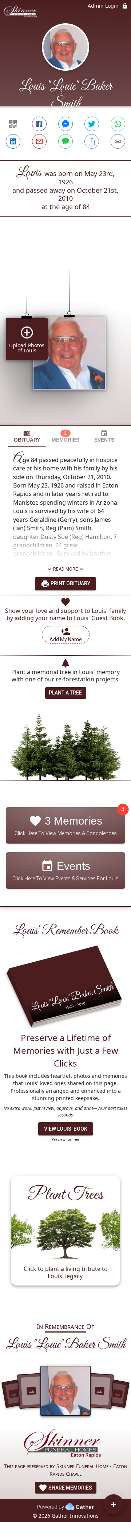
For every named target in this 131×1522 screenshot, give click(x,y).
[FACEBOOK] (39, 124)
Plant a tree (65, 693)
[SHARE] (91, 141)
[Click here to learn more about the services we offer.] (65, 1445)
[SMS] (65, 141)
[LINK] (118, 141)
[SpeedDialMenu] (113, 1504)
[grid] (65, 333)
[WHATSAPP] (118, 124)
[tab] (27, 436)
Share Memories (69, 1488)
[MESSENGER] (65, 124)
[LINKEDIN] (13, 141)
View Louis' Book (65, 1129)
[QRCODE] (13, 124)
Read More (65, 569)
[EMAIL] (39, 141)
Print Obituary (69, 583)
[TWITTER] (91, 124)
